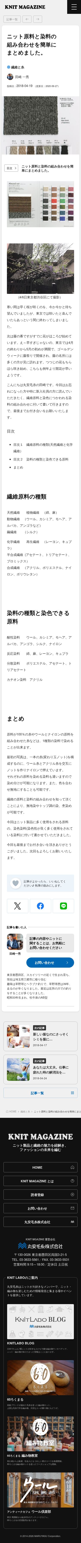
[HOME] (25, 7)
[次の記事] (37, 19)
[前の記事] (27, 19)
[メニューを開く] (74, 7)
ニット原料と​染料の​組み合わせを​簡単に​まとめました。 (47, 168)
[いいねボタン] (15, 883)
